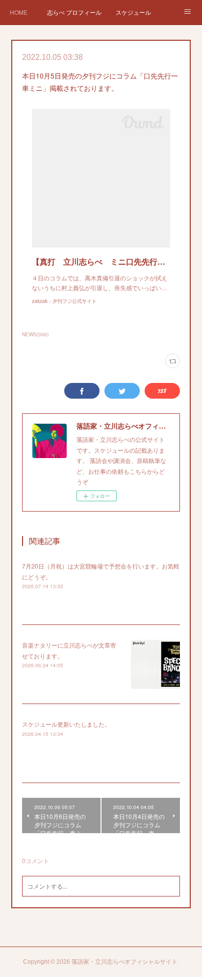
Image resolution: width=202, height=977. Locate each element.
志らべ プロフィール (74, 12)
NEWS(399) (35, 334)
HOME (18, 12)
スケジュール (133, 12)
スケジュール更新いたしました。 (66, 724)
